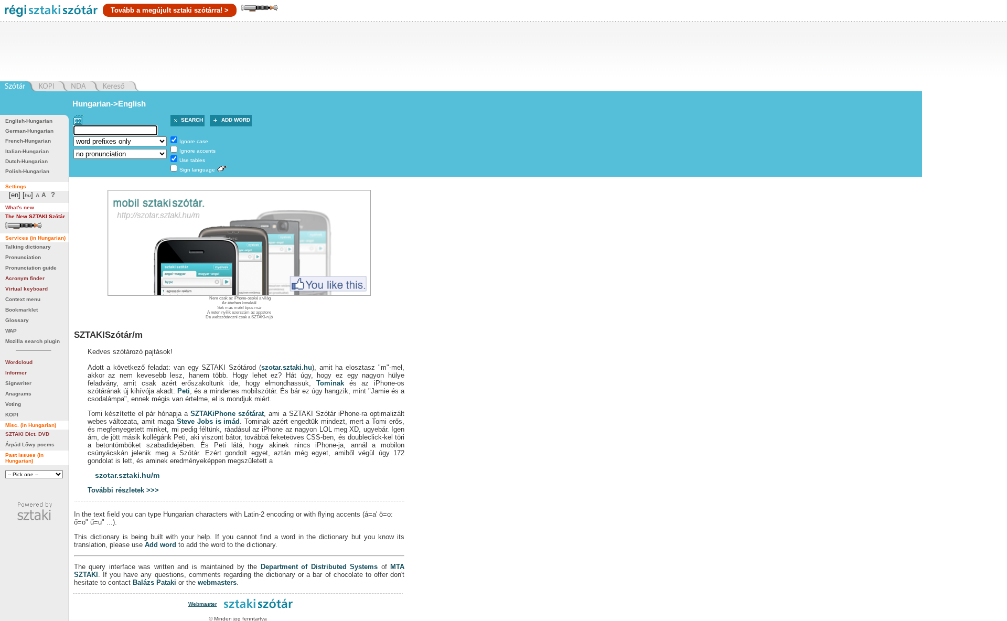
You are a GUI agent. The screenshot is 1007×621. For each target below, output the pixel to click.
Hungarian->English (109, 103)
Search (192, 120)
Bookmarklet (21, 310)
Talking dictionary (28, 247)
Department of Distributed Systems (319, 567)
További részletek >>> (123, 490)
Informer (16, 373)
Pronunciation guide (31, 268)
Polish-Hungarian (27, 171)
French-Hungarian (28, 141)
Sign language (197, 170)
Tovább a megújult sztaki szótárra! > (170, 10)
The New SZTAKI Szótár (35, 216)
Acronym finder (25, 278)
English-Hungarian (28, 121)
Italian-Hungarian (27, 151)
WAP (11, 331)
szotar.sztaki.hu (286, 367)
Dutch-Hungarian (26, 161)
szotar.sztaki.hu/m (127, 475)
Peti (183, 391)
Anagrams (18, 394)
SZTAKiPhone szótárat (227, 413)
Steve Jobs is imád (208, 421)
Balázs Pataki (154, 582)
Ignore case (193, 141)
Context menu (22, 299)
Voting (13, 404)
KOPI (11, 414)
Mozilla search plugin (32, 341)
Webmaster (202, 604)
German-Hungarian (29, 131)
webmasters (217, 582)
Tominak (330, 383)
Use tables (192, 160)
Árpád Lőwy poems (30, 444)
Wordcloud (19, 362)
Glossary (17, 320)
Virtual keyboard (26, 289)
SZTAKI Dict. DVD (27, 434)
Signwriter (18, 383)
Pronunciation (23, 257)
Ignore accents (197, 151)
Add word (235, 120)
